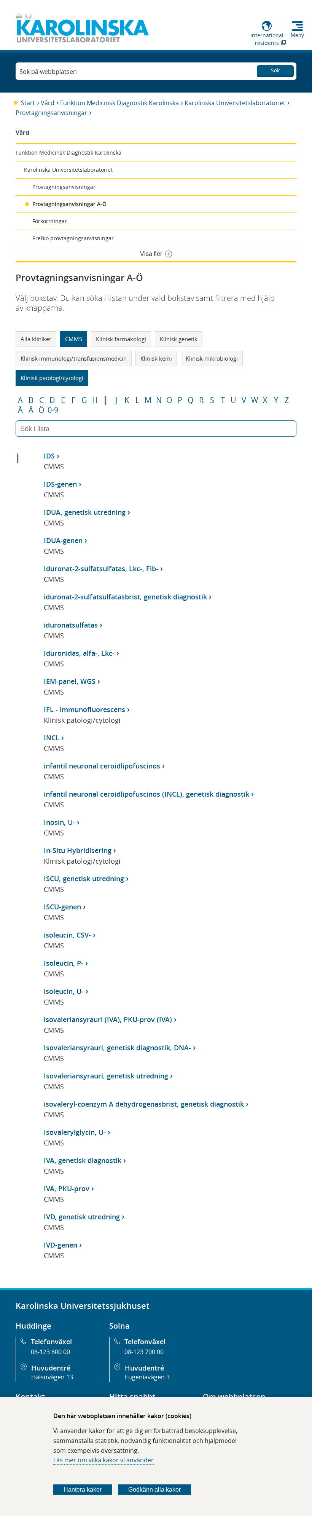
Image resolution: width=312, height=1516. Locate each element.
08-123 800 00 (50, 1352)
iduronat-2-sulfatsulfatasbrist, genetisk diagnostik (125, 596)
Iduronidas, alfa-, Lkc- (79, 653)
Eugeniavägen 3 (147, 1377)
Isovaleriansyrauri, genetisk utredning (106, 1075)
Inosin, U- (59, 822)
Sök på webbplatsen (48, 71)
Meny (297, 35)
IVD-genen (60, 1244)
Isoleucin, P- (63, 963)
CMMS (73, 339)
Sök (275, 70)
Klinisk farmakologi (121, 339)
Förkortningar (49, 221)
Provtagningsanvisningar (51, 113)
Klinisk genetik (178, 339)
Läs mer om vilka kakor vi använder (103, 1460)
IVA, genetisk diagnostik (82, 1160)
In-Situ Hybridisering (77, 850)
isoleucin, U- (64, 991)
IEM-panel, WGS (70, 681)
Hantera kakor (83, 1489)
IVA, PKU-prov (66, 1188)
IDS (49, 455)
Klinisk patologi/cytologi (52, 378)
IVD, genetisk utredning (82, 1216)
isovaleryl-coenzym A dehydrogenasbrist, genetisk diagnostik (144, 1104)
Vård (47, 103)
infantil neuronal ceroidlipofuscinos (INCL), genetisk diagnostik (146, 794)
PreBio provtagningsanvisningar (73, 238)
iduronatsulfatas (71, 624)
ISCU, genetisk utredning (84, 878)
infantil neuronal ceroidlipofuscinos (102, 765)
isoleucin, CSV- (67, 934)
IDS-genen (60, 484)
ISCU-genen (62, 906)
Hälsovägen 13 (52, 1377)
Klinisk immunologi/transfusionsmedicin (74, 358)
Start (28, 103)
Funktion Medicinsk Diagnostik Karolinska (119, 103)
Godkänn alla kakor (154, 1489)
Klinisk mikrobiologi (212, 358)
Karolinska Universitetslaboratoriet (235, 103)
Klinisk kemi (156, 358)
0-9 (53, 410)
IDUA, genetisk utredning (85, 512)
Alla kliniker (36, 339)
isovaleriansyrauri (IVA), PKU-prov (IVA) (108, 1019)
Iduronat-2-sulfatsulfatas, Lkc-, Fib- (101, 568)
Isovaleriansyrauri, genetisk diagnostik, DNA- (117, 1047)
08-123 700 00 (144, 1352)
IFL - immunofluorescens (84, 709)
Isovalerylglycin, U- (75, 1132)
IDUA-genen (63, 540)
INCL (51, 737)
